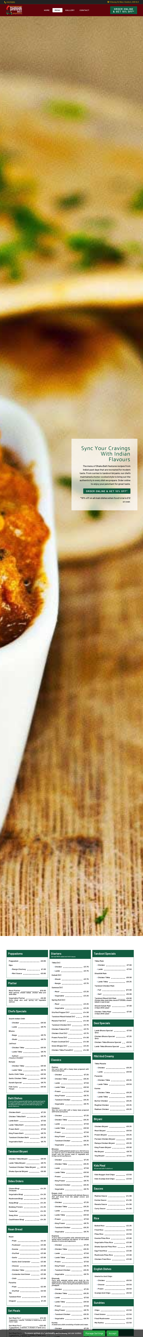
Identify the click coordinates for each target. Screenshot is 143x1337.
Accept (112, 1333)
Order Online (123, 10)
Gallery (70, 10)
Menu (57, 10)
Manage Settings (94, 1333)
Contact (84, 10)
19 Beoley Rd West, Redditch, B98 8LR (124, 2)
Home (47, 10)
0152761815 (10, 2)
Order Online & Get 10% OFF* (107, 491)
